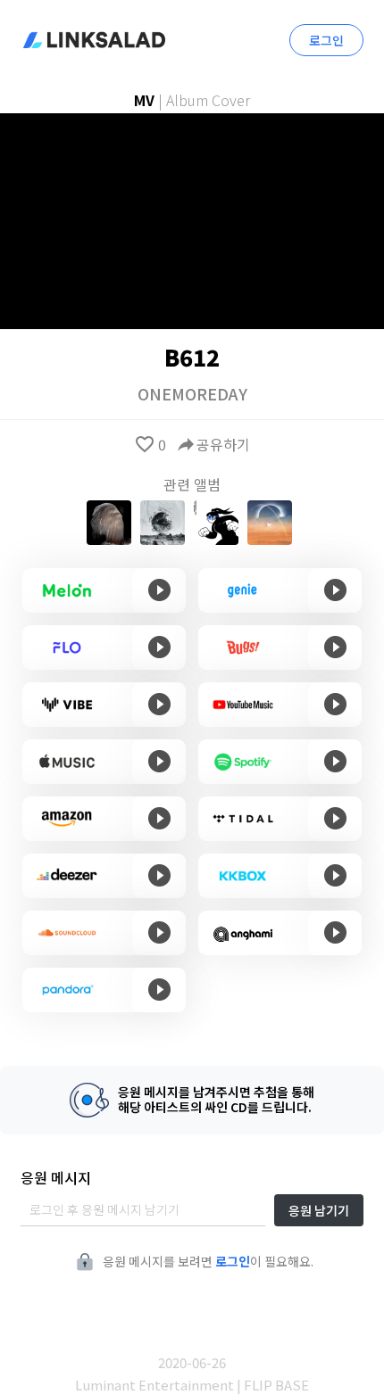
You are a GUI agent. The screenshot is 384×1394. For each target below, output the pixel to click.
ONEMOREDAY (192, 393)
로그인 (326, 40)
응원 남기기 (318, 1210)
